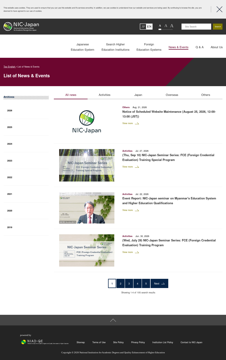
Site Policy (118, 342)
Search (218, 27)
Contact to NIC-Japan (191, 342)
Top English (10, 66)
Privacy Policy (138, 342)
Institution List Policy (162, 342)
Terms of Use (99, 342)
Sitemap (81, 342)
